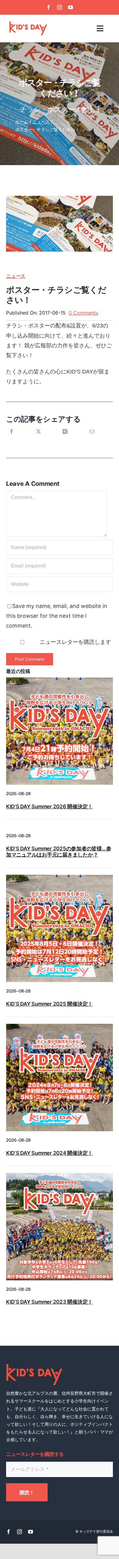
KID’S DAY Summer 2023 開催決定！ (49, 1302)
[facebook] (48, 7)
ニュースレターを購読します (74, 642)
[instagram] (59, 7)
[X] (38, 438)
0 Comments (83, 313)
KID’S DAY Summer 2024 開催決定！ (49, 1153)
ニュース (15, 276)
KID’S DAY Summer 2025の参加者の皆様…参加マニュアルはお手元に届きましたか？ (58, 851)
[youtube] (70, 7)
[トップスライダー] (59, 1026)
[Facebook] (11, 438)
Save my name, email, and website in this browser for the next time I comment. (56, 616)
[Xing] (65, 438)
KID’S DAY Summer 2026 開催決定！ (49, 806)
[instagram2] (59, 1175)
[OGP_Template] (59, 680)
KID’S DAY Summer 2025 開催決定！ (49, 1004)
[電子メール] (91, 438)
